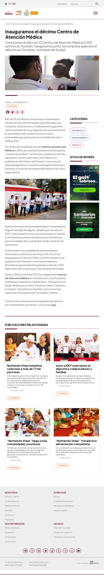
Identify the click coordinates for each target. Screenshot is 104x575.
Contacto (62, 3)
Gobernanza (10, 541)
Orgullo (76, 145)
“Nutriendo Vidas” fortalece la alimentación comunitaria (76, 442)
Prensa (14, 24)
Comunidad (23, 24)
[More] (22, 112)
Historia (8, 510)
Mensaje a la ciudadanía (64, 506)
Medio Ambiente (79, 138)
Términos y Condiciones (64, 537)
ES (14, 3)
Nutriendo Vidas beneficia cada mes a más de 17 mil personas (24, 369)
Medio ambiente (12, 528)
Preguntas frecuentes (63, 501)
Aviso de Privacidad (62, 528)
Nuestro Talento (12, 496)
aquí (53, 304)
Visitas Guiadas (60, 510)
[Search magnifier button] (96, 3)
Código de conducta (63, 532)
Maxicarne (9, 519)
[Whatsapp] (17, 112)
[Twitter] (12, 112)
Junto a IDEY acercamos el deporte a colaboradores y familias (74, 369)
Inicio (7, 24)
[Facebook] (8, 112)
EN (9, 3)
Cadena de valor (12, 501)
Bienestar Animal (12, 506)
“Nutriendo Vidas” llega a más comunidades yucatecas (27, 442)
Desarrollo (78, 130)
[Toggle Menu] (95, 13)
